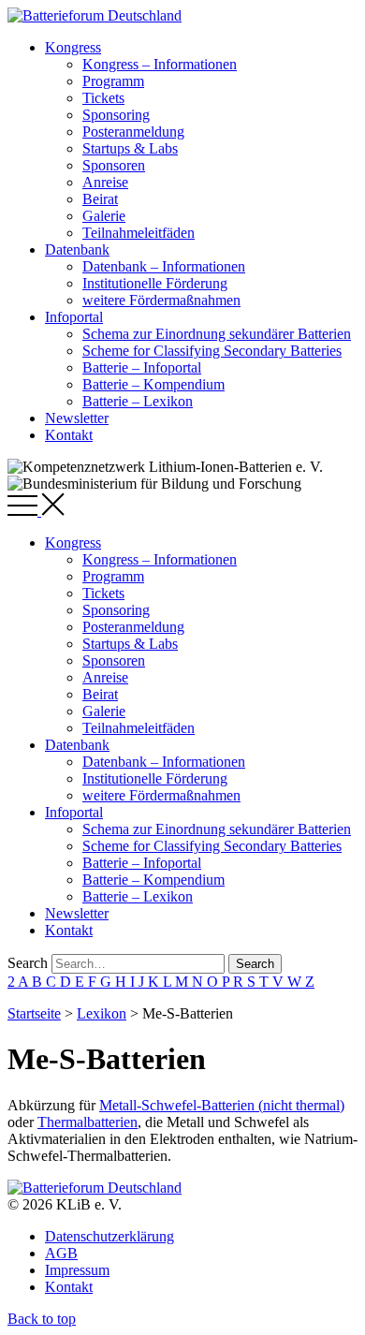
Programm (113, 81)
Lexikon (101, 1013)
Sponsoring (116, 115)
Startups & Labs (130, 148)
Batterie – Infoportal (141, 367)
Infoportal (74, 317)
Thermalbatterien (87, 1122)
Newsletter (77, 418)
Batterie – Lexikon (137, 401)
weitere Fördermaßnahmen (161, 300)
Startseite (34, 1013)
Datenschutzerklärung (109, 1236)
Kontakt (69, 435)
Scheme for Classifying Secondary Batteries (212, 351)
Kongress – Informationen (159, 64)
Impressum (77, 1270)
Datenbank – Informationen (163, 266)
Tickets (103, 98)
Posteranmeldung (133, 131)
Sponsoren (113, 165)
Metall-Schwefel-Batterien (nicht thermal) (221, 1105)
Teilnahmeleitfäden (138, 233)
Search (27, 963)
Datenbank (77, 249)
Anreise (105, 182)
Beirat (100, 199)
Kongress (73, 47)
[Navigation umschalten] (36, 511)
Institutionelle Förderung (154, 283)
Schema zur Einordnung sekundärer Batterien (216, 334)
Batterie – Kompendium (153, 384)
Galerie (103, 216)
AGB (61, 1253)
